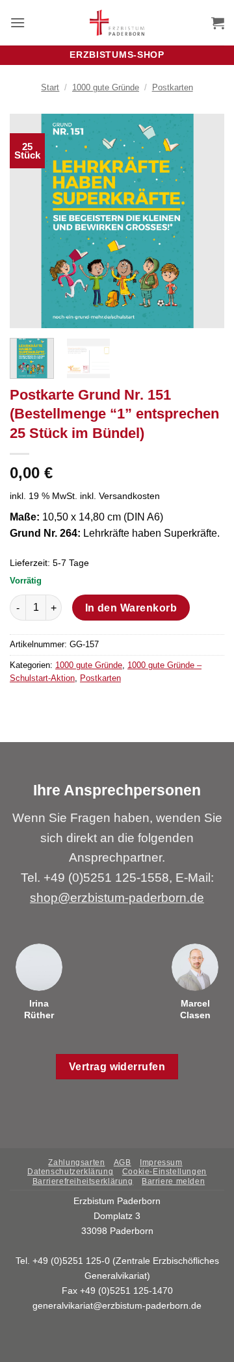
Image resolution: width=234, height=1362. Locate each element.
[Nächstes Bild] (203, 220)
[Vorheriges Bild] (30, 220)
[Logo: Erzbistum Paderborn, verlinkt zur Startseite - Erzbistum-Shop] (117, 22)
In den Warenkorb (131, 607)
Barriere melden (173, 1181)
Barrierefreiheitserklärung (82, 1181)
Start (50, 87)
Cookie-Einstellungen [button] (164, 1171)
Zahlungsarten (76, 1162)
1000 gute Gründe (105, 87)
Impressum (161, 1162)
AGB (122, 1162)
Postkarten (172, 87)
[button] (17, 22)
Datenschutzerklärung (70, 1171)
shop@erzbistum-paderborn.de (117, 898)
